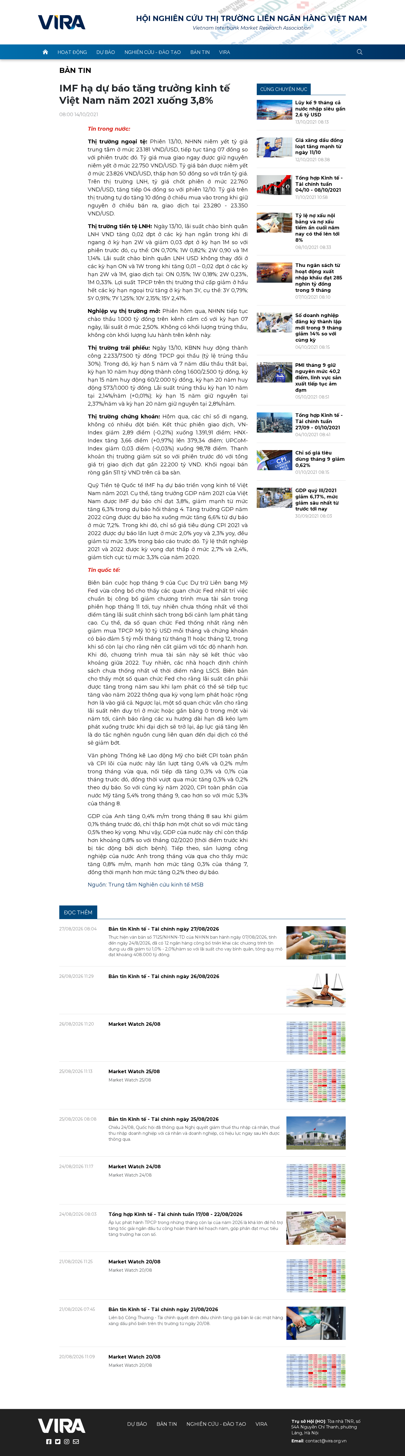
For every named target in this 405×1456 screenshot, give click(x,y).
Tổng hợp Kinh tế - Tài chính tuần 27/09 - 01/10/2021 (319, 421)
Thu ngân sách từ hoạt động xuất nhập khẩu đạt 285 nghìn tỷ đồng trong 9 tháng (318, 278)
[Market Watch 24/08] (316, 1180)
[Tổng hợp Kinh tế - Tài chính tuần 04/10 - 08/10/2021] (274, 185)
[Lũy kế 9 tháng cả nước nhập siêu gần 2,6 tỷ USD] (274, 109)
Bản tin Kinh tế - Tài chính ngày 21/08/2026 (163, 1309)
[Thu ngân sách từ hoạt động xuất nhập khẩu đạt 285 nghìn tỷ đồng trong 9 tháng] (274, 272)
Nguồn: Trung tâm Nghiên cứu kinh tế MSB (145, 884)
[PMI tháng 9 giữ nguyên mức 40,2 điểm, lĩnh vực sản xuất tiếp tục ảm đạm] (274, 372)
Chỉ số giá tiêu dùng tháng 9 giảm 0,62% (320, 459)
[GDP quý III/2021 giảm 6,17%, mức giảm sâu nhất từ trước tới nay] (274, 497)
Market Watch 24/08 (135, 1166)
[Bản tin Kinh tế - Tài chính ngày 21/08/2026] (316, 1323)
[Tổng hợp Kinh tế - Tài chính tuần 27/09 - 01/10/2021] (274, 422)
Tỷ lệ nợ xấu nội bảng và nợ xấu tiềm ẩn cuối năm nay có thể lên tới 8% (317, 228)
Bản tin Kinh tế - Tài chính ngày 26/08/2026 (164, 976)
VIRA (61, 22)
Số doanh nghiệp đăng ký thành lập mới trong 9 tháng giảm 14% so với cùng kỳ (318, 328)
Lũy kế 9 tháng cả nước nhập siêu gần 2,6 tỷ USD (320, 109)
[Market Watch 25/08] (316, 1085)
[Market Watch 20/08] (316, 1275)
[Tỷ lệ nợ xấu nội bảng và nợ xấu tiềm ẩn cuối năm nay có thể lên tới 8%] (274, 222)
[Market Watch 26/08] (316, 1037)
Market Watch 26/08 (134, 1024)
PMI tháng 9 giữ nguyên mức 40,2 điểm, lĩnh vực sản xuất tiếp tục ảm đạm (318, 377)
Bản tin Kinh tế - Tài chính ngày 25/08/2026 (164, 1119)
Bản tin (200, 52)
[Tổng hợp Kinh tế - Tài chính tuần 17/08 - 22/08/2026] (316, 1228)
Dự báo (105, 52)
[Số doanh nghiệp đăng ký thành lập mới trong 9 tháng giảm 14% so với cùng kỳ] (274, 322)
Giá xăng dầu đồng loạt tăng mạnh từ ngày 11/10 (319, 146)
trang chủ (45, 51)
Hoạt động (72, 52)
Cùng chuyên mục (283, 89)
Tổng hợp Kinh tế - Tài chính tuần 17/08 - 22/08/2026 (176, 1214)
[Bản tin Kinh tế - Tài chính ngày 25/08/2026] (316, 1132)
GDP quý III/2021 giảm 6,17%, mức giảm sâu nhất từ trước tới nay (317, 500)
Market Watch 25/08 (134, 1071)
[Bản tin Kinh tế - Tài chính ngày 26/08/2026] (316, 990)
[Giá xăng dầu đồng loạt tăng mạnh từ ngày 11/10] (274, 147)
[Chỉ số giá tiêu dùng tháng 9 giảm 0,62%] (274, 460)
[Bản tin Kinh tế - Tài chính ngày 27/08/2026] (316, 942)
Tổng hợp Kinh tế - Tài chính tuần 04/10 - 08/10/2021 (319, 184)
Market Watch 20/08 (134, 1262)
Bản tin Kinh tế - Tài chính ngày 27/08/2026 (164, 929)
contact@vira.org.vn (326, 1441)
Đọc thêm (78, 912)
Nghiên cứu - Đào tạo (153, 52)
